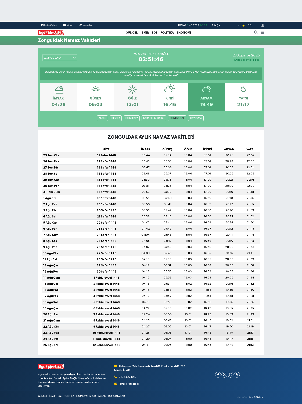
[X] (224, 375)
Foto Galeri (50, 25)
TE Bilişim (259, 397)
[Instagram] (230, 375)
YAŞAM (102, 396)
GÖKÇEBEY (131, 118)
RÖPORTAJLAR (116, 396)
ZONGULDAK (177, 118)
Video (70, 25)
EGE (154, 32)
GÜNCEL (132, 32)
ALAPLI (102, 118)
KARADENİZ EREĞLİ (153, 118)
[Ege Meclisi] (51, 32)
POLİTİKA (167, 32)
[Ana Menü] (262, 32)
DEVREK (116, 118)
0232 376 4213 (127, 377)
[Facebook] (218, 375)
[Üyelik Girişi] (261, 25)
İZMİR (145, 32)
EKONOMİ (184, 32)
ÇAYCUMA (196, 118)
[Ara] (256, 32)
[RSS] (237, 375)
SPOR (92, 396)
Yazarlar (87, 25)
